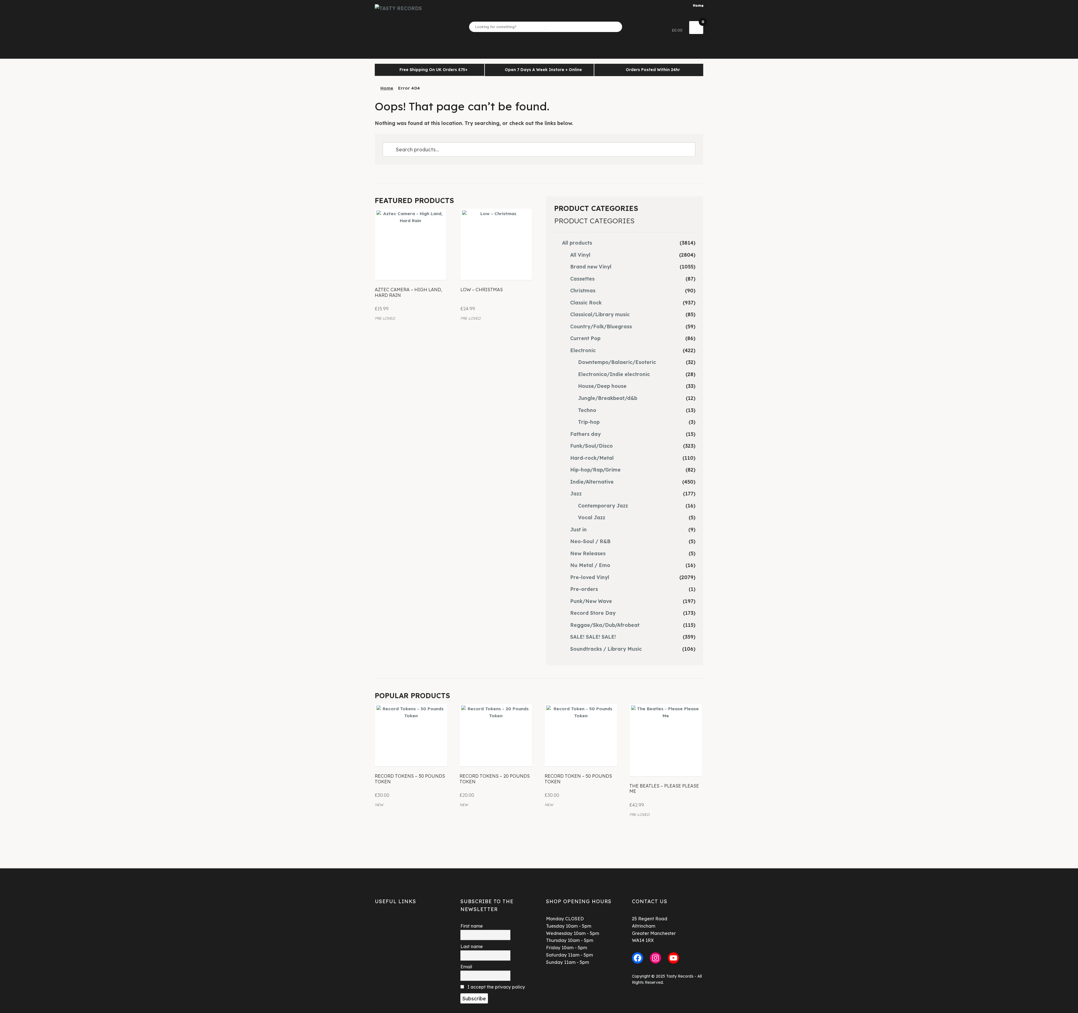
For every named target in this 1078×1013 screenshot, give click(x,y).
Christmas (582, 290)
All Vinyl (580, 255)
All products (577, 243)
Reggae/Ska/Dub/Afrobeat (605, 625)
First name (471, 926)
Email (466, 966)
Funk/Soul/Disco (591, 446)
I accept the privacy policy (495, 987)
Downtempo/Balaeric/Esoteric (617, 362)
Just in (578, 529)
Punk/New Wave (591, 601)
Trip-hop (589, 422)
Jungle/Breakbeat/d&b (607, 398)
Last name (471, 946)
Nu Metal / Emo (590, 565)
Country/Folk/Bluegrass (601, 326)
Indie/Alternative (592, 482)
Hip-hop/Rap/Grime (595, 469)
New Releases (588, 553)
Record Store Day (593, 613)
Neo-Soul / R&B (590, 541)
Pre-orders (584, 589)
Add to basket (410, 268)
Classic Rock (586, 302)
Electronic (583, 350)
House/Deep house (602, 386)
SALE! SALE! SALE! (593, 637)
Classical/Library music (600, 314)
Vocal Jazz (591, 517)
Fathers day (585, 434)
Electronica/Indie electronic (614, 374)
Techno (587, 410)
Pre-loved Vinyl (589, 577)
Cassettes (582, 279)
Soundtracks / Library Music (606, 649)
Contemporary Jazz (603, 505)
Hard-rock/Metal (592, 458)
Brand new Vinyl (590, 266)
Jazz (576, 493)
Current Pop (585, 338)
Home (698, 5)
